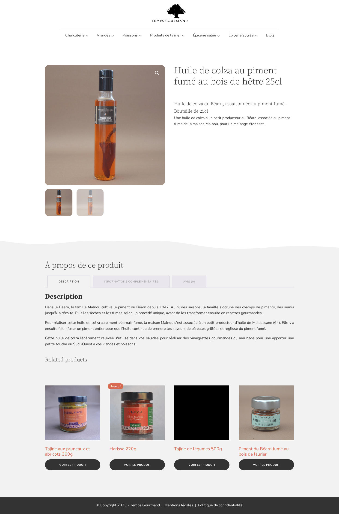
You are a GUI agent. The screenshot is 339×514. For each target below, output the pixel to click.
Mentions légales (178, 505)
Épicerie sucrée (241, 35)
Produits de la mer (165, 35)
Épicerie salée (204, 35)
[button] (157, 73)
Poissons (130, 35)
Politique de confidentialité (220, 505)
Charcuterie (75, 35)
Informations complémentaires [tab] (131, 281)
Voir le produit (72, 465)
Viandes (103, 35)
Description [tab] (69, 281)
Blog (270, 35)
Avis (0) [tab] (189, 281)
